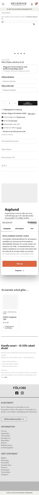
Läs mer (19, 128)
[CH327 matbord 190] (10, 302)
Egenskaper (7, 149)
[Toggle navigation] (3, 4)
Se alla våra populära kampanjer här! (19, 9)
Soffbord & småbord (19, 17)
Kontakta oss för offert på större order (14, 131)
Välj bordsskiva (8, 77)
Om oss (4, 431)
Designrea (5, 474)
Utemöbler (5, 463)
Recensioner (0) (8, 157)
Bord (11, 17)
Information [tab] (19, 228)
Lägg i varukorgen (27, 103)
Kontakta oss (5, 438)
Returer (4, 443)
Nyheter (4, 467)
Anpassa (18, 270)
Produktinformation (10, 141)
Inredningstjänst (7, 448)
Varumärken (5, 472)
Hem (2, 17)
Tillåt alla (19, 264)
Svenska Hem (6, 465)
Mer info (31, 114)
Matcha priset (21, 117)
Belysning (5, 460)
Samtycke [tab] (7, 228)
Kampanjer (5, 470)
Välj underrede (8, 86)
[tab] (19, 141)
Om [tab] (32, 228)
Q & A (4, 165)
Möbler (7, 17)
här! (6, 377)
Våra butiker (5, 436)
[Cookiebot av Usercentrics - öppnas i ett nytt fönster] (28, 223)
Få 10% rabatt (13, 121)
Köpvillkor (5, 440)
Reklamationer (6, 445)
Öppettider (5, 433)
